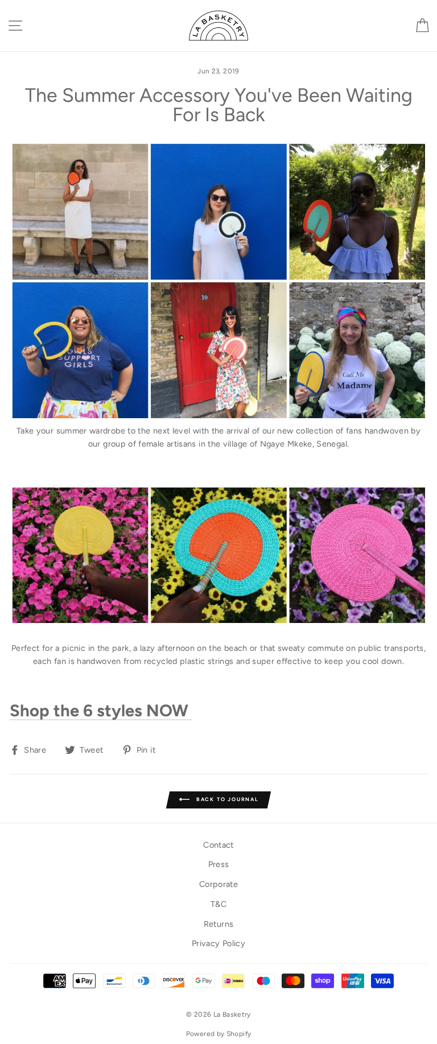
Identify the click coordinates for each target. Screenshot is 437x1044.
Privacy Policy (218, 943)
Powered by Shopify (219, 1034)
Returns (219, 924)
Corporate (218, 884)
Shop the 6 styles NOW (101, 711)
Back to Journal (226, 799)
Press (218, 864)
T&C (218, 904)
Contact (218, 845)
